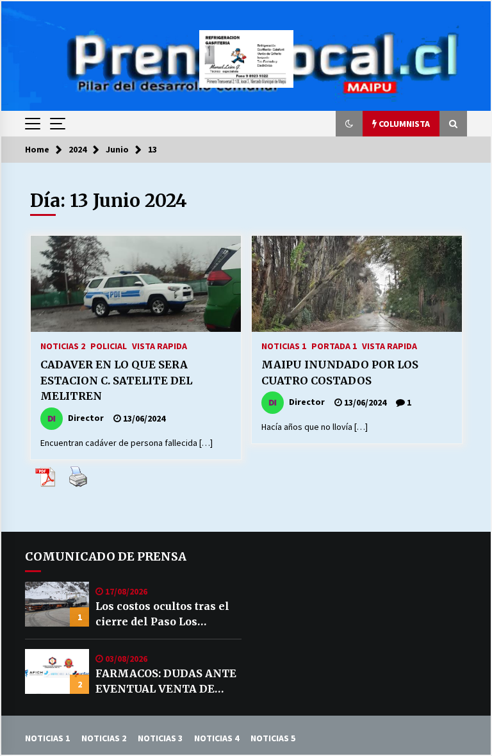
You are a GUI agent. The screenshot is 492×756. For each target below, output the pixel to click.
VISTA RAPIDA (159, 345)
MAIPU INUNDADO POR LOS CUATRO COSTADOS (339, 372)
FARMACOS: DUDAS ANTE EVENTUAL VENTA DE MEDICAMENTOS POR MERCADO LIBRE (165, 681)
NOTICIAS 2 (62, 345)
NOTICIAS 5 (272, 738)
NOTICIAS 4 (216, 738)
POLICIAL (108, 345)
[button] (349, 123)
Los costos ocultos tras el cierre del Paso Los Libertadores (162, 614)
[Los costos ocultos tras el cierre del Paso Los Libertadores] (57, 604)
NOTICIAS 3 (160, 738)
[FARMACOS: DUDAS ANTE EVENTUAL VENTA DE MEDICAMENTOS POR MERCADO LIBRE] (57, 671)
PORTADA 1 (334, 345)
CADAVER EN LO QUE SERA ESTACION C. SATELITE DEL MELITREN (116, 380)
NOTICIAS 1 (283, 345)
